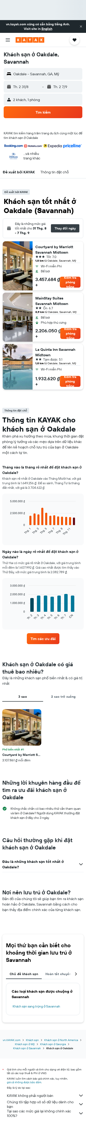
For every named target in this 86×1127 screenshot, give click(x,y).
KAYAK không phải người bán (30, 1095)
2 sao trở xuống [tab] (63, 697)
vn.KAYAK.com (11, 1040)
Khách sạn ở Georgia (53, 1044)
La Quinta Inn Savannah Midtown (55, 352)
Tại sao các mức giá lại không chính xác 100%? (39, 1113)
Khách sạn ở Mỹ (25, 1044)
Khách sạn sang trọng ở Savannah (36, 1006)
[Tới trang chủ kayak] (30, 40)
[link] (43, 638)
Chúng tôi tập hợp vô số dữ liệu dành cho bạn (40, 1104)
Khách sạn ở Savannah (27, 1048)
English (47, 29)
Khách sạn (32, 1040)
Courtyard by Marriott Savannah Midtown (54, 250)
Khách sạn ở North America (61, 1040)
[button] (81, 26)
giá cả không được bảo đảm (24, 1082)
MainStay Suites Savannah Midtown (51, 301)
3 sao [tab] (22, 697)
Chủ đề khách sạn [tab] (24, 974)
